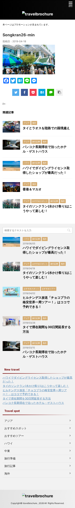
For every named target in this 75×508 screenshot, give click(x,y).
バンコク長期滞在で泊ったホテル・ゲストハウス (33, 403)
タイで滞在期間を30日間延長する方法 (27, 398)
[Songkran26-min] (41, 92)
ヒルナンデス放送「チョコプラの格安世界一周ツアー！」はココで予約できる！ (46, 302)
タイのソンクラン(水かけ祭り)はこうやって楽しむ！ (36, 386)
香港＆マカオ (32, 189)
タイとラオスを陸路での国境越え (46, 128)
